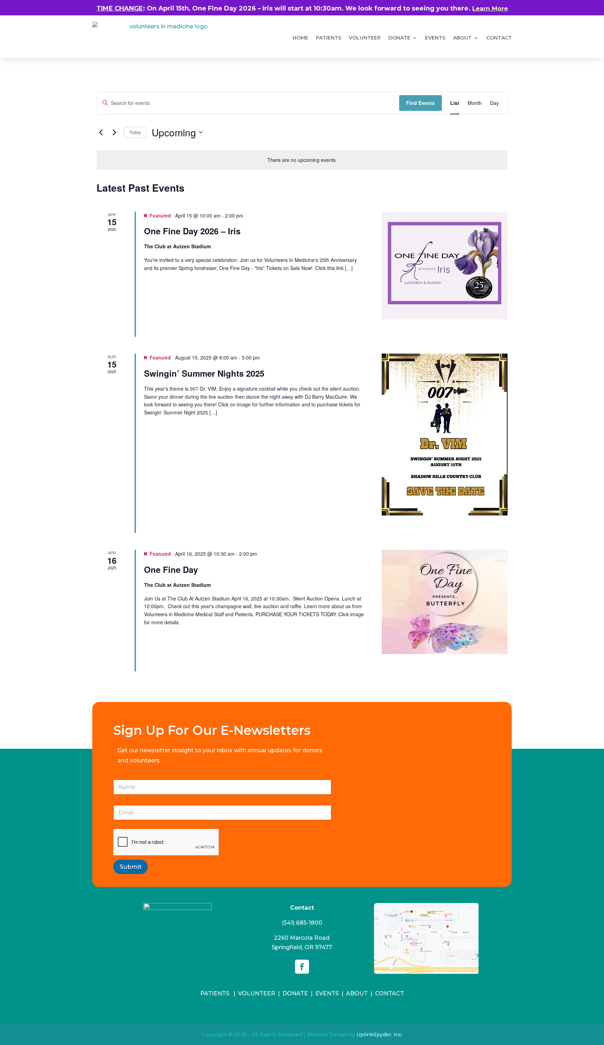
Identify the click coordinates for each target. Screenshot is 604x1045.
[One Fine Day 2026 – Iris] (445, 266)
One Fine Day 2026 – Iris (192, 231)
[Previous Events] (100, 132)
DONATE (399, 38)
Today (135, 132)
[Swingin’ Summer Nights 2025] (445, 435)
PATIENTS (328, 38)
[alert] (302, 160)
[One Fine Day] (445, 602)
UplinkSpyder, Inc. (380, 1034)
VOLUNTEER (365, 38)
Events (435, 38)
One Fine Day (171, 569)
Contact (499, 38)
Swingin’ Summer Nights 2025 (204, 373)
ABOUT (462, 38)
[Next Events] (114, 132)
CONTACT (389, 993)
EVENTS (327, 993)
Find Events (420, 102)
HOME (300, 38)
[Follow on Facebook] (302, 967)
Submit (131, 866)
